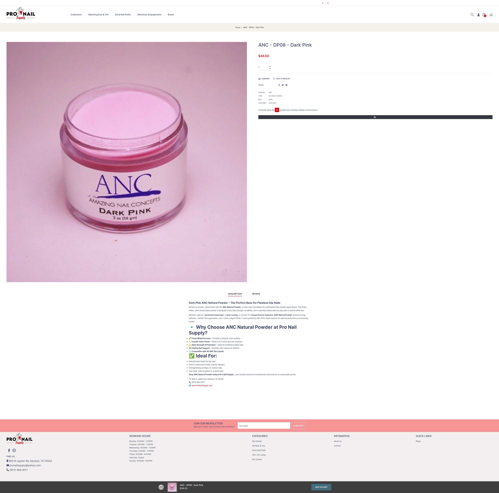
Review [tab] (256, 294)
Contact (337, 446)
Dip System (257, 459)
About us (338, 441)
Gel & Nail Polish (259, 450)
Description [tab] (235, 294)
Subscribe (298, 426)
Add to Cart (321, 487)
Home (237, 27)
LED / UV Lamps (259, 455)
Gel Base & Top (258, 446)
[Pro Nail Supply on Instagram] (328, 3)
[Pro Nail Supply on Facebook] (322, 3)
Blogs (418, 441)
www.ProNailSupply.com (202, 385)
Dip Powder (257, 441)
